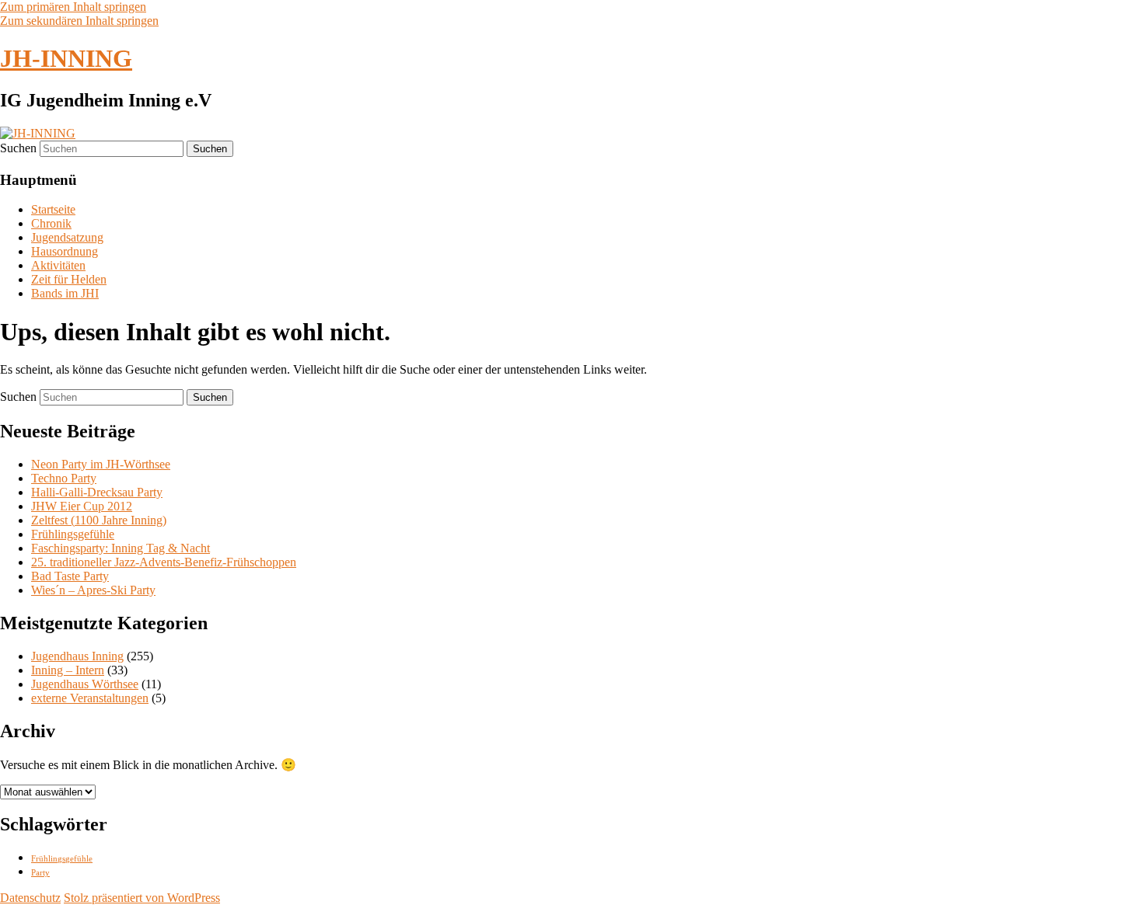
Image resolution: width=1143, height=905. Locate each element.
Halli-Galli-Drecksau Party (97, 492)
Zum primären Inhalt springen (73, 6)
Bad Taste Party (70, 576)
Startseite (53, 209)
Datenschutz (30, 897)
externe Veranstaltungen (90, 698)
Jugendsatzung (67, 237)
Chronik (51, 223)
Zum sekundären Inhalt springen (79, 20)
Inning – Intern (67, 670)
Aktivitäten (58, 265)
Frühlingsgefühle (72, 534)
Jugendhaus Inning (77, 656)
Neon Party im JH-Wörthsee (100, 464)
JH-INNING (66, 58)
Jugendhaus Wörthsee (84, 684)
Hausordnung (64, 251)
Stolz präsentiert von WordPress (142, 897)
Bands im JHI (65, 293)
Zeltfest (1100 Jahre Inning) (98, 520)
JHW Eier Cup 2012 (81, 506)
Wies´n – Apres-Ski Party (93, 590)
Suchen (18, 148)
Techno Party (63, 478)
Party (40, 872)
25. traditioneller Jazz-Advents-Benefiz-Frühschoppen (163, 562)
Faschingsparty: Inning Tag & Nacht (120, 548)
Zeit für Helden (69, 279)
